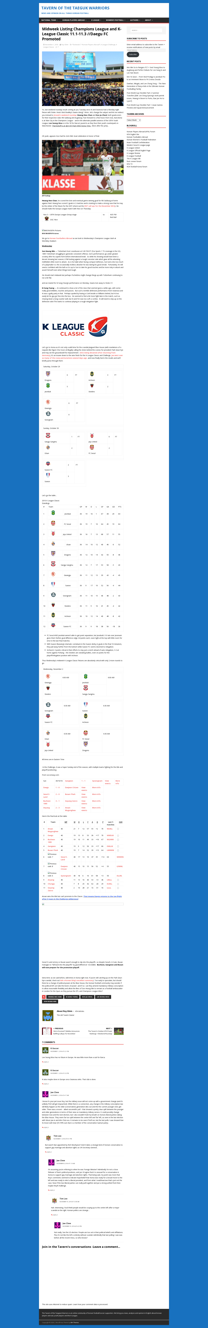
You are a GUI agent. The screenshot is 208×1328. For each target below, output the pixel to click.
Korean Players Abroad (73, 20)
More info (96, 787)
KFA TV (129, 164)
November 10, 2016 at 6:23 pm (72, 1226)
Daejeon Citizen (71, 787)
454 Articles (79, 1011)
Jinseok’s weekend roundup (65, 115)
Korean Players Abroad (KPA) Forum (141, 131)
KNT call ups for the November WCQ (99, 206)
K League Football (134, 156)
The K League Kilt (133, 158)
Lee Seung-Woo (103, 997)
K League (95, 20)
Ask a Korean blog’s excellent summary (76, 980)
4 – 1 (57, 801)
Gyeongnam (97, 781)
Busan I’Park (70, 794)
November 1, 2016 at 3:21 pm (60, 1051)
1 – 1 (83, 781)
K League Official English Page (138, 150)
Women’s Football (115, 20)
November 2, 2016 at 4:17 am (60, 1095)
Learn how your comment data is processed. (90, 1304)
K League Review (133, 153)
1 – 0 (57, 787)
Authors (134, 20)
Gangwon (69, 781)
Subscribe (133, 54)
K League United (133, 148)
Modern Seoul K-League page (138, 145)
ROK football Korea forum (137, 166)
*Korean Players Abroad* (90, 44)
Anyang (46, 808)
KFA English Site (133, 134)
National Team (48, 20)
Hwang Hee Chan (55, 997)
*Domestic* (76, 44)
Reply (46, 1062)
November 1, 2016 (51, 44)
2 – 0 (57, 794)
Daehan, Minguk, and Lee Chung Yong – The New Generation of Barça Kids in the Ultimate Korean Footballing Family (146, 86)
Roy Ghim (64, 44)
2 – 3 (57, 808)
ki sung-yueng (72, 997)
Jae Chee (55, 1092)
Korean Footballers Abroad (61, 238)
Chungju (51, 884)
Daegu (46, 787)
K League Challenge (108, 44)
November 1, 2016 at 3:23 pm (60, 1073)
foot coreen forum (134, 161)
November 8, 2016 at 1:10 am (66, 1163)
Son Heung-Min (50, 1001)
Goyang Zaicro (71, 801)
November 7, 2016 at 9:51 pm (63, 1139)
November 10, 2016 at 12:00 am (69, 1202)
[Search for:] (146, 30)
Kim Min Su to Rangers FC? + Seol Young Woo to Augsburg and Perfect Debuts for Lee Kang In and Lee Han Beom (146, 70)
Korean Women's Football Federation (141, 139)
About (148, 20)
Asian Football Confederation (138, 142)
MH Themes (75, 1322)
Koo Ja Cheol (87, 997)
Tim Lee (57, 1136)
